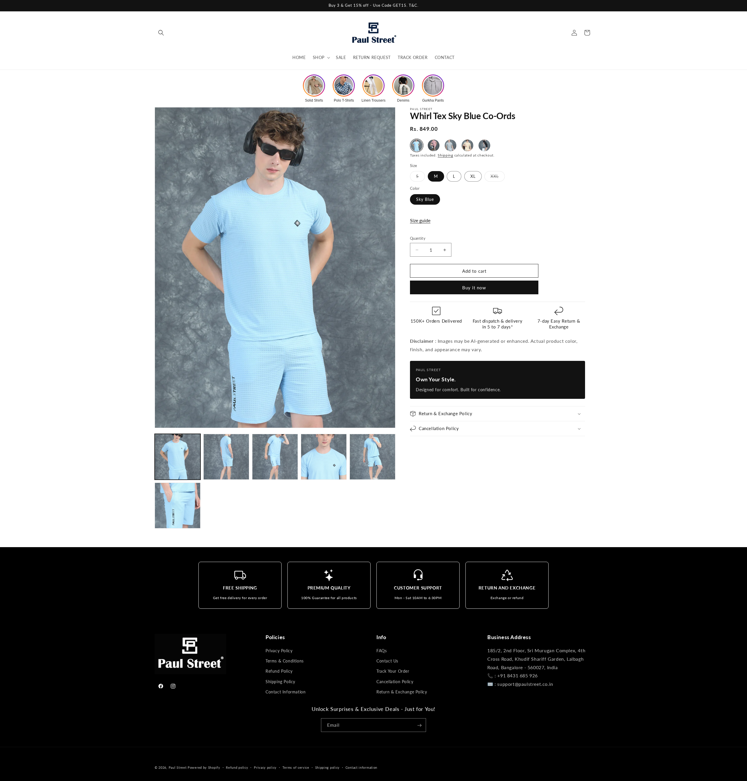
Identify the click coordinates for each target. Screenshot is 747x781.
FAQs (381, 650)
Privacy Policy (279, 650)
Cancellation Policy (394, 681)
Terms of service (295, 767)
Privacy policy (265, 767)
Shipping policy (327, 767)
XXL (498, 177)
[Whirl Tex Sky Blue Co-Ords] (416, 145)
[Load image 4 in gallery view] (324, 457)
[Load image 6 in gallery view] (177, 505)
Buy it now (474, 287)
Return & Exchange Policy (401, 691)
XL (473, 176)
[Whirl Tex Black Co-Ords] (484, 145)
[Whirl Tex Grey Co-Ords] (450, 145)
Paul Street (178, 767)
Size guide (420, 220)
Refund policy (237, 767)
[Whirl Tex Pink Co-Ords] (433, 145)
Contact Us (387, 660)
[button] (161, 32)
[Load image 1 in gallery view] (177, 457)
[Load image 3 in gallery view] (275, 457)
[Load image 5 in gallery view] (372, 457)
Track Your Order (392, 671)
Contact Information (286, 691)
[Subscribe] (419, 725)
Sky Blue (425, 199)
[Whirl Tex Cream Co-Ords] (467, 145)
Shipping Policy (280, 681)
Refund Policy (279, 671)
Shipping (445, 155)
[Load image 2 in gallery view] (226, 457)
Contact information (361, 767)
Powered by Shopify (204, 767)
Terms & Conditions (285, 660)
